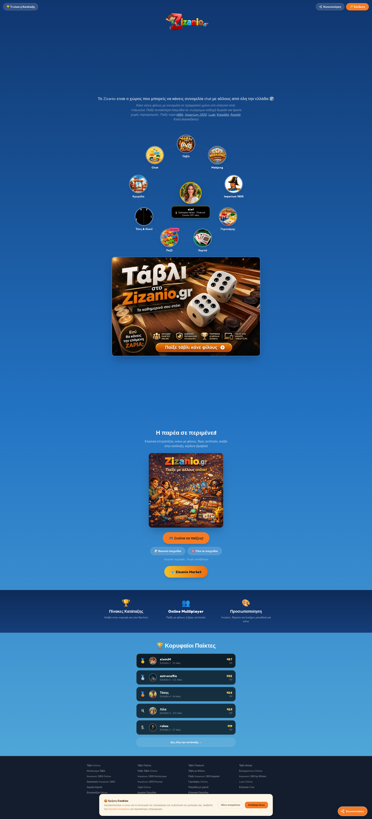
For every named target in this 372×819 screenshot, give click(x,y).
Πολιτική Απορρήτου (119, 809)
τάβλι (179, 115)
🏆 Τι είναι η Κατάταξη (20, 6)
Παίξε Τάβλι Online (147, 770)
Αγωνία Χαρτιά (94, 787)
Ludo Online (245, 781)
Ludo (211, 115)
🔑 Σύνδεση (357, 6)
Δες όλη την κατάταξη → (186, 742)
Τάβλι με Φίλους (196, 770)
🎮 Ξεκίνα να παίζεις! (186, 538)
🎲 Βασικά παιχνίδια (167, 551)
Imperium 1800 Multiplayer (152, 776)
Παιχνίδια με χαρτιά (198, 787)
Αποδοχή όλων (256, 804)
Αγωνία (235, 115)
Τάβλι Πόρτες (144, 765)
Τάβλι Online (93, 765)
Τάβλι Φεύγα (245, 765)
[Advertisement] (186, 67)
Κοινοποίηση (332, 6)
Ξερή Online (144, 787)
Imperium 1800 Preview (150, 781)
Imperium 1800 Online (99, 776)
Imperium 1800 (196, 115)
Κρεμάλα (223, 115)
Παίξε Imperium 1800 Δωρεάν (204, 776)
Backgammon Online (250, 770)
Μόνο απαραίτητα (230, 805)
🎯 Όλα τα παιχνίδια (205, 551)
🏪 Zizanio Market (186, 572)
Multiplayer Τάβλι (96, 770)
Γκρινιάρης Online (198, 781)
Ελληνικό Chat (246, 787)
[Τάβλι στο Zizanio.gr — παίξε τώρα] (186, 306)
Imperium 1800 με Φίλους (252, 776)
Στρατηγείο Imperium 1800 (101, 781)
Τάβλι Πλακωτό (196, 765)
